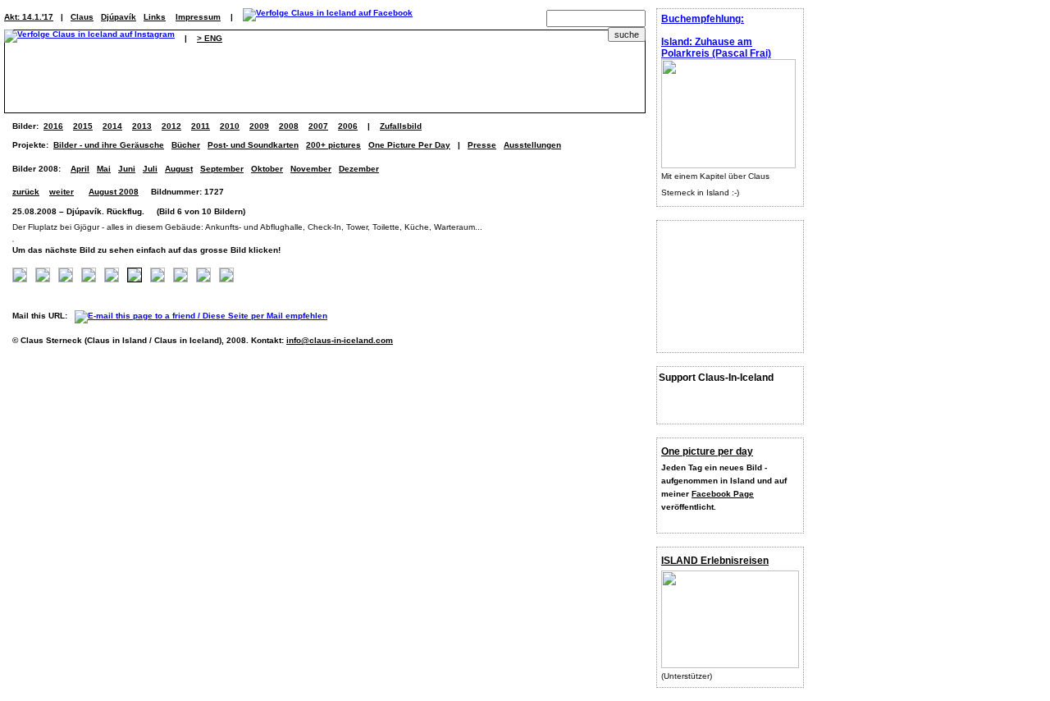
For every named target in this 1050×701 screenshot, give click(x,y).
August (179, 168)
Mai (104, 168)
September (222, 168)
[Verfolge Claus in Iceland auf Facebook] (328, 16)
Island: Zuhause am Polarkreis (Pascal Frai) (716, 47)
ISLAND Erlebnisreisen (715, 560)
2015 (83, 126)
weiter (61, 191)
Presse (482, 144)
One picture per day (707, 451)
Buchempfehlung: (702, 19)
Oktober (267, 168)
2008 (289, 126)
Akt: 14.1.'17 (28, 16)
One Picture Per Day (409, 144)
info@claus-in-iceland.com (339, 340)
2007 (318, 126)
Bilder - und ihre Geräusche (108, 144)
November (310, 168)
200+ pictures (333, 144)
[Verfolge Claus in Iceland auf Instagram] (89, 38)
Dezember (359, 168)
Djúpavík (118, 16)
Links (155, 16)
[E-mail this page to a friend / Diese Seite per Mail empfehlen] (205, 315)
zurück (25, 191)
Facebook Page (723, 493)
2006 (348, 126)
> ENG (209, 38)
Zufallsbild (401, 126)
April (80, 168)
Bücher (185, 144)
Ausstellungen (532, 144)
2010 (230, 126)
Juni (126, 168)
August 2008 (114, 191)
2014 (112, 126)
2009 (259, 126)
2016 (53, 126)
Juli (150, 168)
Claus (82, 16)
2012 (171, 126)
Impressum (198, 16)
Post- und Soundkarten (253, 144)
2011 (200, 126)
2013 (142, 126)
